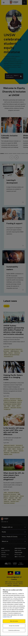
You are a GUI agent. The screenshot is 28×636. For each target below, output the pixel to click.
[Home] (14, 2)
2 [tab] (6, 153)
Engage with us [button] (7, 527)
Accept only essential (14, 625)
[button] (14, 76)
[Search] (24, 2)
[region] (14, 611)
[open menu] (3, 2)
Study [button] (4, 532)
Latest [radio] (6, 306)
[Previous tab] (11, 157)
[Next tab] (16, 157)
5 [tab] (19, 153)
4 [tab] (14, 153)
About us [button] (5, 541)
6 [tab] (23, 153)
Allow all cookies (14, 621)
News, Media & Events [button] (9, 536)
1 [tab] (2, 153)
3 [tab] (10, 153)
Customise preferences (14, 630)
